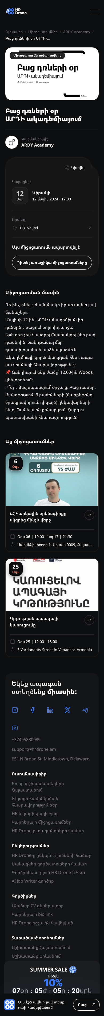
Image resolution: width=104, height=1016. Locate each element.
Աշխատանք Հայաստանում (41, 947)
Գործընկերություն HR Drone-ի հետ (48, 872)
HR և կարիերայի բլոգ (35, 813)
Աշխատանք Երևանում (36, 956)
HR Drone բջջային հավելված (42, 923)
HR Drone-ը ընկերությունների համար (51, 855)
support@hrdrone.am (34, 749)
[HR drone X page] (68, 710)
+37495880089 (26, 739)
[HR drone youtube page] (15, 727)
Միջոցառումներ (43, 31)
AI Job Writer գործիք (33, 881)
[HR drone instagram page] (15, 710)
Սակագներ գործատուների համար (49, 864)
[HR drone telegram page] (85, 710)
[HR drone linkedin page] (50, 710)
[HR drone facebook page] (32, 710)
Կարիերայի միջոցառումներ (41, 822)
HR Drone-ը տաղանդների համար (48, 831)
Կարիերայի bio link (32, 914)
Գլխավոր (14, 31)
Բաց (82, 1004)
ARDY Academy (76, 31)
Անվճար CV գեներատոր (38, 906)
